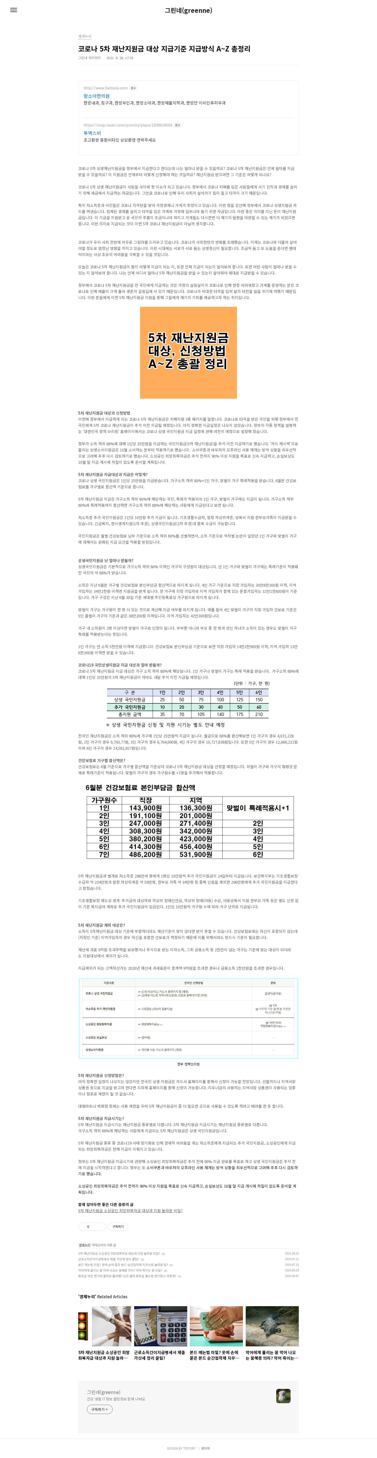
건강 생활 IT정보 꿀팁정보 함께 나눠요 (116, 1398)
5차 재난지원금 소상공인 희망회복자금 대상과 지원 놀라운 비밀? (130, 1210)
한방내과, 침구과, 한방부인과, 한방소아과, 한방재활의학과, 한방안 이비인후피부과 (155, 102)
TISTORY (189, 1448)
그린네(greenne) (188, 10)
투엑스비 (92, 133)
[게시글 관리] (100, 1227)
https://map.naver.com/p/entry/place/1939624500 (128, 125)
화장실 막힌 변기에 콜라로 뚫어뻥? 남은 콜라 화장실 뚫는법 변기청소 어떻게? (127, 1276)
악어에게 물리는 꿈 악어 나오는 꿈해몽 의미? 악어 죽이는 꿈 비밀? (120, 1270)
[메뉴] (13, 10)
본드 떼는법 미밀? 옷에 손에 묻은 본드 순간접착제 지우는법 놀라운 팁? (123, 1264)
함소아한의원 (97, 96)
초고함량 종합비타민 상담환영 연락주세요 (120, 140)
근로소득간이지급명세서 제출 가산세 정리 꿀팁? (108, 1259)
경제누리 (84, 1245)
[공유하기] (94, 1227)
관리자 (205, 1448)
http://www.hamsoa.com (106, 88)
